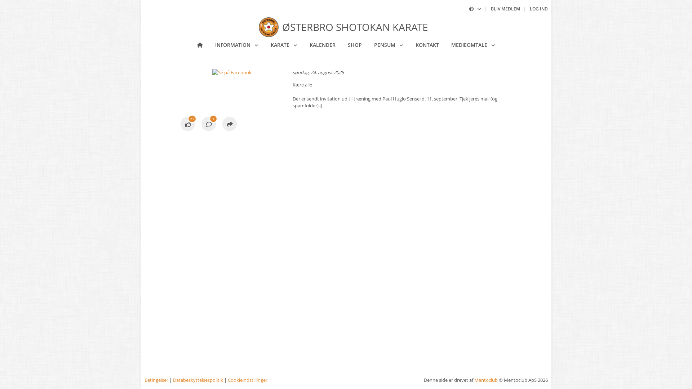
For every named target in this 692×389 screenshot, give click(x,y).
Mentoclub (486, 380)
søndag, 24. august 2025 (318, 72)
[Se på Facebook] (188, 124)
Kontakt (427, 44)
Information (233, 44)
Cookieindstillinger (247, 380)
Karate (281, 44)
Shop (355, 44)
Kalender (323, 44)
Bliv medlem (505, 9)
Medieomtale (470, 44)
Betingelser (156, 380)
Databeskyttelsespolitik (198, 380)
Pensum (385, 44)
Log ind (539, 9)
